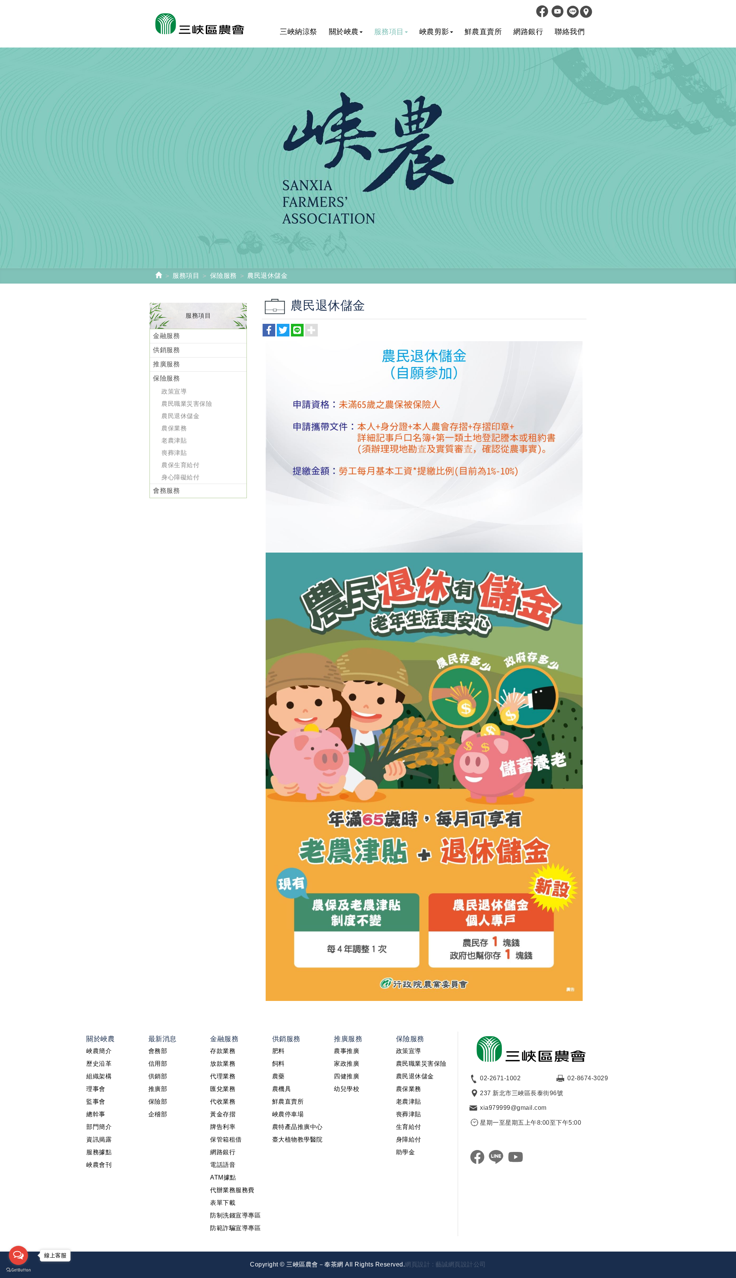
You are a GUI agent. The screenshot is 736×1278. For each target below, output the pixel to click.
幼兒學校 (346, 1089)
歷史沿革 (99, 1063)
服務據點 (99, 1152)
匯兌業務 (222, 1089)
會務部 (158, 1051)
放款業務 (222, 1063)
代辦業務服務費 (232, 1190)
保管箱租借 (226, 1139)
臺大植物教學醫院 (297, 1139)
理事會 (95, 1089)
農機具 (281, 1089)
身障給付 (408, 1139)
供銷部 (158, 1076)
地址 (584, 11)
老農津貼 (174, 440)
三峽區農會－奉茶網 (208, 24)
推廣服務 (166, 364)
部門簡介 (99, 1127)
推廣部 (158, 1089)
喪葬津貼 (174, 453)
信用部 (158, 1063)
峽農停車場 (288, 1114)
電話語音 (222, 1165)
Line (571, 11)
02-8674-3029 (587, 1078)
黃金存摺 (222, 1114)
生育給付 (408, 1127)
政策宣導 (174, 391)
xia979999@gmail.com (513, 1107)
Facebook (540, 11)
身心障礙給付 (180, 477)
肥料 (278, 1051)
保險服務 (223, 275)
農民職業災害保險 (186, 403)
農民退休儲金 (180, 416)
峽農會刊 (99, 1165)
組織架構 (99, 1076)
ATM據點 (223, 1177)
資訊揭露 (99, 1139)
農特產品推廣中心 (297, 1127)
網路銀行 (222, 1152)
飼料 (278, 1063)
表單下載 (222, 1202)
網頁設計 (417, 1264)
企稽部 (158, 1114)
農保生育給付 (180, 465)
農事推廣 (346, 1051)
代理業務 (222, 1076)
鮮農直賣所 (288, 1101)
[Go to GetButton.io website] (18, 1270)
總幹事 (95, 1114)
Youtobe (556, 11)
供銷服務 (166, 350)
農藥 (278, 1076)
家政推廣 (346, 1063)
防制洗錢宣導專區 (235, 1215)
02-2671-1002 (500, 1078)
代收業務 (222, 1101)
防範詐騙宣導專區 (235, 1228)
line (496, 1157)
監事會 (95, 1101)
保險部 (158, 1101)
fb (477, 1157)
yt (515, 1157)
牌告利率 (222, 1127)
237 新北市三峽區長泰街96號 (521, 1093)
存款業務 (222, 1051)
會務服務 (166, 490)
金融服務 (166, 336)
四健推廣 (346, 1076)
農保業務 (174, 428)
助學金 (405, 1152)
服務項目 (185, 275)
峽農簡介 (99, 1051)
